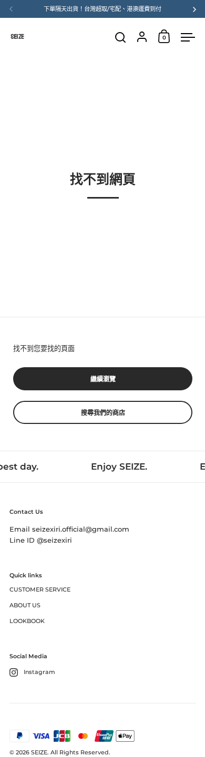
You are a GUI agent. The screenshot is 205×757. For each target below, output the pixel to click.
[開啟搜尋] (120, 37)
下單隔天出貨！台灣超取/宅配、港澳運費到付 (102, 9)
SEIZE (39, 752)
